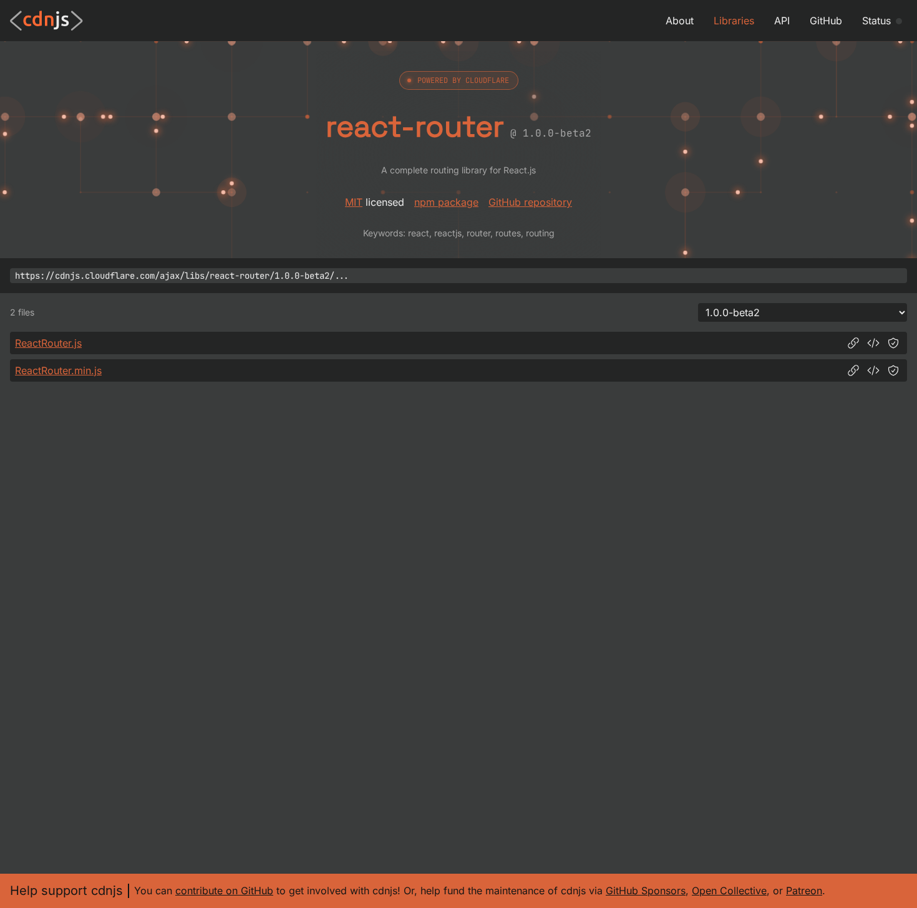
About (680, 20)
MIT (353, 202)
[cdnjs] (46, 21)
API (782, 20)
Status (876, 20)
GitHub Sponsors (646, 890)
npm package (446, 202)
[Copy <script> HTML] (873, 343)
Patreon (804, 890)
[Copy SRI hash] (893, 343)
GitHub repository (530, 202)
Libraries (734, 20)
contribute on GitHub (224, 890)
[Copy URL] (853, 343)
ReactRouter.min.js (58, 370)
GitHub (826, 20)
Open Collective (729, 890)
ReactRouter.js (48, 343)
